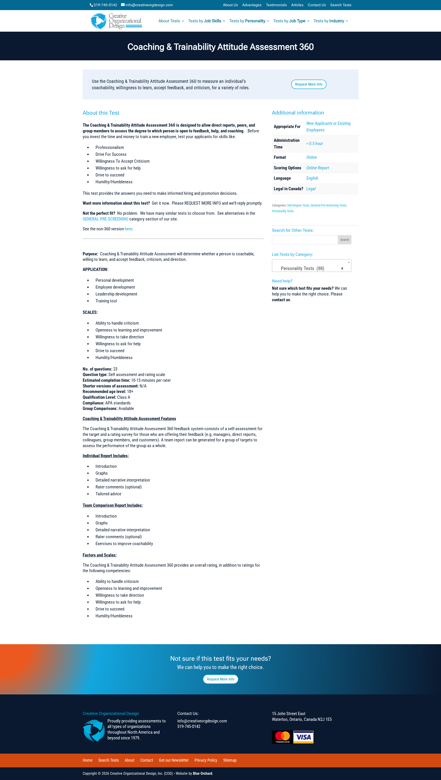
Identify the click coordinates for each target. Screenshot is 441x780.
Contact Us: (188, 713)
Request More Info (308, 84)
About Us (230, 5)
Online (311, 157)
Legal (311, 188)
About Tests (169, 21)
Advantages (252, 5)
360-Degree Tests (298, 205)
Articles (297, 5)
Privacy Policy (206, 760)
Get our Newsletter (174, 760)
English (312, 178)
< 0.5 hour (314, 143)
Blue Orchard (202, 773)
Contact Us (317, 5)
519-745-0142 (105, 5)
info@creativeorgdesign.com (202, 721)
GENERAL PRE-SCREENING (105, 219)
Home (87, 760)
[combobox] (311, 265)
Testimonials (276, 5)
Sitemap (230, 760)
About (129, 760)
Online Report (317, 167)
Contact (146, 760)
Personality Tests (283, 211)
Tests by (204, 21)
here (128, 228)
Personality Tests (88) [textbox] (310, 268)
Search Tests (340, 5)
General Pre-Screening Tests (328, 205)
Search (344, 240)
